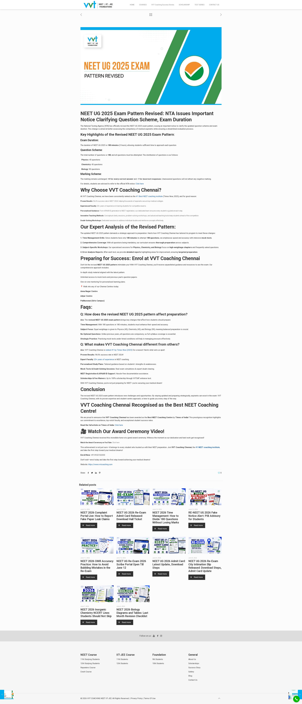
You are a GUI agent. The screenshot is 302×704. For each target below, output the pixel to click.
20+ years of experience (106, 206)
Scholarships (193, 663)
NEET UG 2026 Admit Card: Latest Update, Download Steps (168, 564)
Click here (140, 184)
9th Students (157, 659)
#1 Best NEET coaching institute (149, 196)
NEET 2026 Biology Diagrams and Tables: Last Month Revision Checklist (132, 613)
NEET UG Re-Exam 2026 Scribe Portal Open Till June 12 (131, 564)
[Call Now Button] (296, 699)
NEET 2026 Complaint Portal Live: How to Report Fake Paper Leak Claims (96, 516)
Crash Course (86, 672)
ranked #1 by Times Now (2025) (118, 350)
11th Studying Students (90, 659)
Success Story (194, 667)
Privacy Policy (137, 698)
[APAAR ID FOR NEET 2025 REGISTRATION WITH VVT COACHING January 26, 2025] (7, 694)
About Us (192, 659)
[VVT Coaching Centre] (98, 4)
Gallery (191, 672)
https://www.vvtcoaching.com (100, 464)
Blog (190, 676)
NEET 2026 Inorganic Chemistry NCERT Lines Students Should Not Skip (96, 613)
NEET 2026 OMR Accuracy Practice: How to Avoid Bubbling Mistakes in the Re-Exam (96, 566)
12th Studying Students (90, 663)
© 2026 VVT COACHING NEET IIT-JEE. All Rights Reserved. (104, 698)
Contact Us (192, 680)
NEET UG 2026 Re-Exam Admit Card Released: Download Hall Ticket (131, 516)
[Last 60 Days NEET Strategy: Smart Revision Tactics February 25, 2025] (295, 694)
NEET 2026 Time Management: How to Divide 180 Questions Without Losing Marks (165, 517)
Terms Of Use (149, 698)
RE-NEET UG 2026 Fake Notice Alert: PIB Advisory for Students (204, 516)
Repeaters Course (87, 667)
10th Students (158, 663)
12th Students (122, 663)
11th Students (122, 659)
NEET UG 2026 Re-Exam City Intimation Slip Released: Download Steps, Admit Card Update (204, 566)
